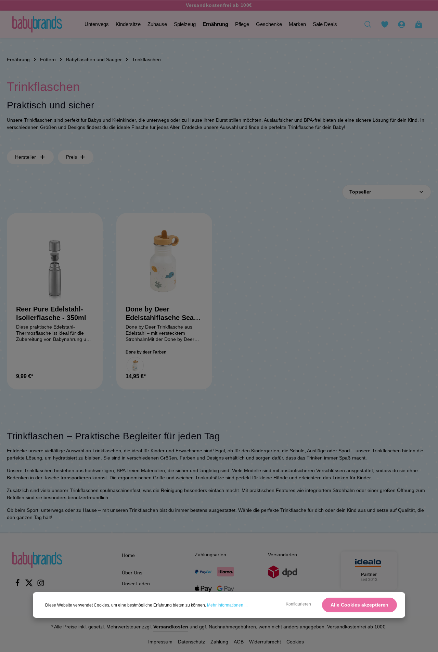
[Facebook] (18, 585)
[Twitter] (29, 585)
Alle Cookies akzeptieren (359, 605)
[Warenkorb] (418, 24)
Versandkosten (170, 626)
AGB (239, 641)
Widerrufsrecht (265, 641)
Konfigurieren (298, 604)
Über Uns (132, 572)
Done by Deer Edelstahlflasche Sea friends (160, 313)
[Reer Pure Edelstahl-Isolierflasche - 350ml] (54, 261)
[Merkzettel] (384, 24)
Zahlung (219, 641)
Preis (71, 157)
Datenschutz (191, 641)
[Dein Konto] (401, 24)
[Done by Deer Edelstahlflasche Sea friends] (164, 261)
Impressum (160, 641)
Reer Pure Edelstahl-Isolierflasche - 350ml (51, 313)
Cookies (295, 641)
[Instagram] (40, 585)
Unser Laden (136, 583)
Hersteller (25, 157)
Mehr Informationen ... (227, 605)
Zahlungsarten (210, 554)
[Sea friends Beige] (135, 365)
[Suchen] (368, 24)
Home (128, 555)
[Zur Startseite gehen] (37, 24)
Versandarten (282, 554)
